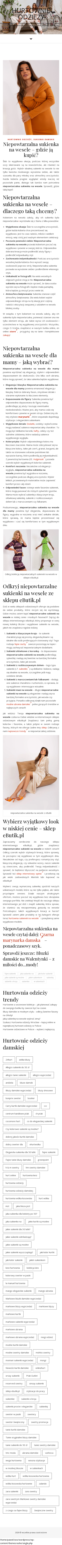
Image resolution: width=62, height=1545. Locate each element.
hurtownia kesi (30, 1175)
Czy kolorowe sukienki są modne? (22, 1129)
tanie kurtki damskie (15, 1429)
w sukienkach (39, 981)
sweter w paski (13, 1414)
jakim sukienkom (35, 977)
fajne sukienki (10, 973)
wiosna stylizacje (36, 1460)
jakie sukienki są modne (14, 977)
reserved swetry (14, 1383)
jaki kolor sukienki (45, 973)
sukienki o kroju (11, 981)
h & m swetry (12, 1167)
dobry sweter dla (14, 1144)
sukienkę (50, 977)
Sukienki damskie (44, 139)
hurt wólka (44, 1198)
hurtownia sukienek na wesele (23, 918)
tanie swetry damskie (45, 1445)
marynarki (23, 416)
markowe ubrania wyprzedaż (20, 1337)
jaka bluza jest (23, 1206)
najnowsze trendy (17, 731)
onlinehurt (40, 1367)
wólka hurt (11, 1476)
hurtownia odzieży (15, 1182)
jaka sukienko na (27, 973)
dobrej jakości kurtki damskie (20, 1136)
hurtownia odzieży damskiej (19, 1190)
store (13, 331)
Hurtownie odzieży (31, 13)
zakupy (6, 335)
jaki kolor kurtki (47, 1252)
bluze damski (26, 1082)
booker (31, 1098)
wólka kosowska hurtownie (19, 1483)
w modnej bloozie (14, 1468)
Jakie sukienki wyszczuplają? (19, 1252)
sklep (44, 727)
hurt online (11, 1175)
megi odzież (47, 1337)
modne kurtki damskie (16, 1344)
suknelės (23, 668)
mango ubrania (45, 1290)
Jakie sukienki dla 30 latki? (18, 1229)
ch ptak (39, 1113)
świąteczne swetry (43, 1510)
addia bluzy (24, 1059)
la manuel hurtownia (15, 1283)
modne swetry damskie (17, 1352)
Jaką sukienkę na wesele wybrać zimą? (21, 1018)
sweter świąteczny (15, 1422)
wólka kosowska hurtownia (36, 1476)
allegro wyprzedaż (42, 1075)
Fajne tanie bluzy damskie (18, 1159)
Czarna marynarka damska (28, 937)
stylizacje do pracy (35, 1391)
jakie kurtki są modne (38, 1221)
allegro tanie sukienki (16, 1075)
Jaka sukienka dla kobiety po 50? (21, 1213)
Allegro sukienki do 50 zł (17, 1067)
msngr (43, 1360)
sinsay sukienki (36, 1383)
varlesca (49, 1452)
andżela (9, 1082)
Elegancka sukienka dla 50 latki (20, 1152)
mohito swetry (43, 1352)
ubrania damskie (30, 1452)
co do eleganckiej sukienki (39, 1121)
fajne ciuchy (20, 644)
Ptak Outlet (32, 1375)
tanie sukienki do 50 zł (16, 1445)
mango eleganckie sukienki (19, 1290)
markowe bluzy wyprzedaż (19, 1306)
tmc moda (11, 1452)
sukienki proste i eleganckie (19, 1406)
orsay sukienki (12, 1375)
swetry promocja (39, 1422)
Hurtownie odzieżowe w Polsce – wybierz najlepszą (29, 1029)
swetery (32, 1414)
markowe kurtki (13, 1314)
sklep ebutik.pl (13, 1391)
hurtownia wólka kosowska (19, 1198)
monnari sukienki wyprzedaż (19, 1360)
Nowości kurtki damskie (17, 1367)
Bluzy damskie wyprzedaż (18, 1090)
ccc (45, 1105)
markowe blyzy (46, 1306)
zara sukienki (12, 1491)
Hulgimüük (38, 459)
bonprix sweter (13, 1098)
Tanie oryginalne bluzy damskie (21, 1437)
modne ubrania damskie (18, 704)
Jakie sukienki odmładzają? (18, 1236)
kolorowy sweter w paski (18, 1275)
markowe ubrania (14, 1329)
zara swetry (31, 1491)
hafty (36, 430)
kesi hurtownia (13, 1267)
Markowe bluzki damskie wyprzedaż (23, 1298)
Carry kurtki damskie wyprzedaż (21, 1105)
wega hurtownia (13, 1460)
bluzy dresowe (45, 1090)
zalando (43, 1483)
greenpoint (43, 1159)
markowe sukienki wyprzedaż (20, 1321)
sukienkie (25, 981)
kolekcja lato (33, 1267)
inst (7, 1206)
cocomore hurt (13, 1121)
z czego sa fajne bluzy (17, 1510)
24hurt (9, 1059)
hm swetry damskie (35, 1167)
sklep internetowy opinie (29, 873)
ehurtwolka (35, 1144)
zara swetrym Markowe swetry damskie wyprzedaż (26, 1501)
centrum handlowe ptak (17, 1113)
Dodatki (30, 423)
